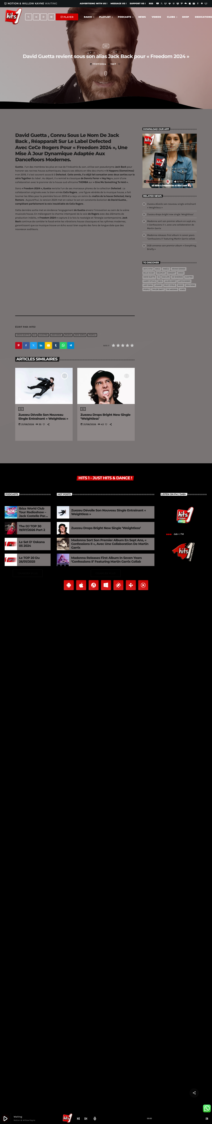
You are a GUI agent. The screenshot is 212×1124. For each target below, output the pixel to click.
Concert (171, 273)
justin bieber (184, 281)
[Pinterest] (181, 4)
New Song (80, 335)
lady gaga (148, 285)
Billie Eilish (148, 273)
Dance (181, 273)
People (92, 335)
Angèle (166, 269)
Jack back (56, 335)
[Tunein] (169, 4)
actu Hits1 (148, 269)
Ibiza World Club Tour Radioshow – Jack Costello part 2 (33, 514)
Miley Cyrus (169, 285)
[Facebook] (198, 4)
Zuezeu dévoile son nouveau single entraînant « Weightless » (43, 417)
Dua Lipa (166, 277)
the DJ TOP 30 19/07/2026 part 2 (32, 528)
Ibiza (160, 281)
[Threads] (173, 4)
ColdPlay (161, 273)
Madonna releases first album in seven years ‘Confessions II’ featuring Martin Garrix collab (106, 560)
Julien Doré (170, 281)
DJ (106, 46)
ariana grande (178, 269)
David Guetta (23, 335)
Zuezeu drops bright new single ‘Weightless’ (170, 214)
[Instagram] (194, 4)
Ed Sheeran (177, 277)
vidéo (182, 289)
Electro (43, 335)
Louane (158, 285)
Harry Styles (149, 281)
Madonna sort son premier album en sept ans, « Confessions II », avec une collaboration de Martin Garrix (171, 225)
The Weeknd (171, 289)
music (68, 335)
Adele (157, 269)
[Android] (202, 4)
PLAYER (67, 17)
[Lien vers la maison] (13, 17)
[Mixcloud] (186, 4)
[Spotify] (177, 4)
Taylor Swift (158, 289)
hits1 (32, 326)
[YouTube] (157, 4)
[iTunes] (190, 4)
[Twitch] (165, 4)
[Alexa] (206, 4)
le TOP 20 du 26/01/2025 (29, 560)
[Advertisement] (75, 283)
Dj (34, 335)
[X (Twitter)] (161, 4)
